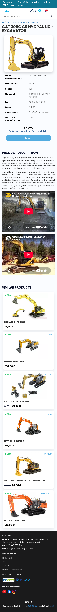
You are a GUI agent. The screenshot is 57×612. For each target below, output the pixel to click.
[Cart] (37, 10)
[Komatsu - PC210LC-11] (28, 306)
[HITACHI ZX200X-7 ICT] (28, 504)
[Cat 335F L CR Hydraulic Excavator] (28, 465)
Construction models (16, 22)
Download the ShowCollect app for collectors (26, 4)
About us (7, 558)
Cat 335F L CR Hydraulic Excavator (24, 480)
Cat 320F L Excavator (16, 401)
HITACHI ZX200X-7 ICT (16, 520)
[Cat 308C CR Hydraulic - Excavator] (28, 53)
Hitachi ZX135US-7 (14, 441)
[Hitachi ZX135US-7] (28, 425)
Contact (7, 565)
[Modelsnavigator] (3, 22)
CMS (33, 606)
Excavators (33, 22)
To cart (28, 138)
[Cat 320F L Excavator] (29, 385)
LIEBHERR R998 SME (14, 361)
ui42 (52, 606)
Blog (4, 561)
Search (52, 16)
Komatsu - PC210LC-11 (16, 322)
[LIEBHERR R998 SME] (28, 346)
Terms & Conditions (12, 569)
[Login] (32, 10)
